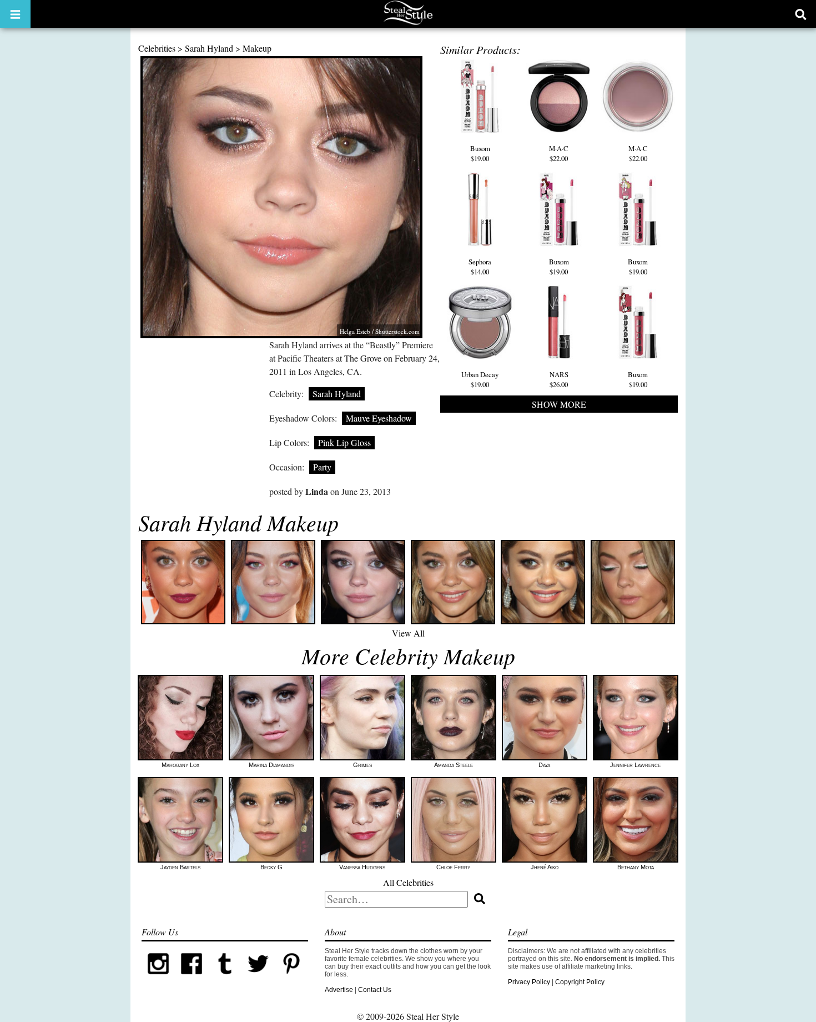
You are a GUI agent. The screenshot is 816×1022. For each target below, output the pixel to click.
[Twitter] (258, 978)
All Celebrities (408, 882)
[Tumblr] (224, 978)
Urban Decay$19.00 (479, 379)
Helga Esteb (355, 331)
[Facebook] (191, 978)
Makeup (257, 48)
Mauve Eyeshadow (379, 418)
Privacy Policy (529, 982)
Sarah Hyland (209, 48)
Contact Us (374, 990)
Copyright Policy (580, 982)
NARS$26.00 (559, 379)
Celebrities (156, 48)
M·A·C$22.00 (558, 153)
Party (322, 467)
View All (408, 633)
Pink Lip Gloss (344, 442)
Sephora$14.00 (480, 267)
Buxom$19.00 (480, 153)
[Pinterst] (291, 978)
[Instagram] (158, 978)
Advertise (339, 990)
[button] (15, 14)
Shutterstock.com (397, 331)
